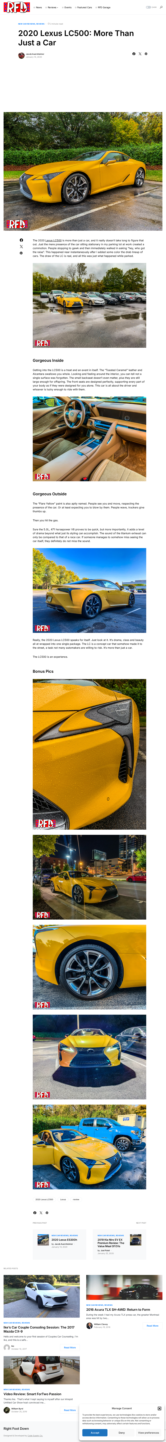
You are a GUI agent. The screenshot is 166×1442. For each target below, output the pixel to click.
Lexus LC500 (53, 240)
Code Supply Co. (35, 1435)
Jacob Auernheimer (35, 54)
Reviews (40, 24)
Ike (12, 1346)
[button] (159, 1408)
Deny (122, 1432)
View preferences (148, 1432)
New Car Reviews (26, 24)
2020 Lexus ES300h (64, 1239)
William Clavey (101, 1324)
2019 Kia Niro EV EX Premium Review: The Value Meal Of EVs (111, 1243)
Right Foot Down (16, 1429)
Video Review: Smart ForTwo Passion (32, 1394)
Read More (70, 1347)
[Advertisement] (83, 87)
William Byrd (17, 1408)
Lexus (63, 1199)
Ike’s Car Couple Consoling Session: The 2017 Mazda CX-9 (39, 1329)
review (76, 1199)
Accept (95, 1432)
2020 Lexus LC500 (44, 1199)
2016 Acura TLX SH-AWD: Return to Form (118, 1310)
